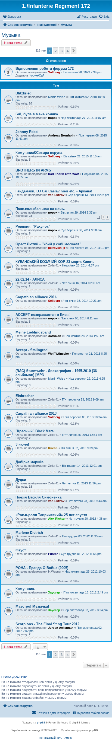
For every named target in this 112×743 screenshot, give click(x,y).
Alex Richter (57, 518)
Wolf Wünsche (58, 353)
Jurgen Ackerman (60, 627)
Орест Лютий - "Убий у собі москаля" (48, 244)
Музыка (10, 35)
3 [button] (62, 50)
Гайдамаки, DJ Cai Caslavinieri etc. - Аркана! (53, 191)
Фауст (20, 550)
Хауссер (54, 592)
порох (52, 117)
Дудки (20, 480)
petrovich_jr (56, 247)
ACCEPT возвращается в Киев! (42, 315)
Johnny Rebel (27, 132)
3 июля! (22, 444)
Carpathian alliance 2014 (36, 297)
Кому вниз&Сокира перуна (38, 153)
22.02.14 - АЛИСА (30, 279)
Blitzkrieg (23, 93)
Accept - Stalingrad (31, 350)
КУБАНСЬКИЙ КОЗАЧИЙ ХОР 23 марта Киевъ (54, 262)
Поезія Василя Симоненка (38, 497)
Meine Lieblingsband (33, 332)
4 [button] (68, 50)
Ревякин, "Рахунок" (32, 226)
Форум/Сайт (37, 75)
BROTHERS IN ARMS (33, 170)
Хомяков (54, 336)
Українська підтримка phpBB (79, 730)
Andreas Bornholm (61, 135)
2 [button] (56, 50)
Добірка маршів (29, 462)
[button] (73, 50)
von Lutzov (56, 194)
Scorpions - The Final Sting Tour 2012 (47, 624)
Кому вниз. (25, 589)
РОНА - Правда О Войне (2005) (41, 568)
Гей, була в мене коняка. (37, 114)
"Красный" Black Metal (35, 431)
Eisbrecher (24, 396)
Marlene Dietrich (29, 533)
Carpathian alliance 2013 (36, 413)
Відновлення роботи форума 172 (44, 68)
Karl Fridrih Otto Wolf (63, 174)
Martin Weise (56, 97)
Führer (53, 553)
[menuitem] (12, 16)
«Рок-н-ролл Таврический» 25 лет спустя (51, 515)
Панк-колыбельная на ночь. (40, 209)
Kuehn (53, 448)
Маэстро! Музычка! (32, 606)
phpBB (41, 722)
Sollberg (54, 72)
